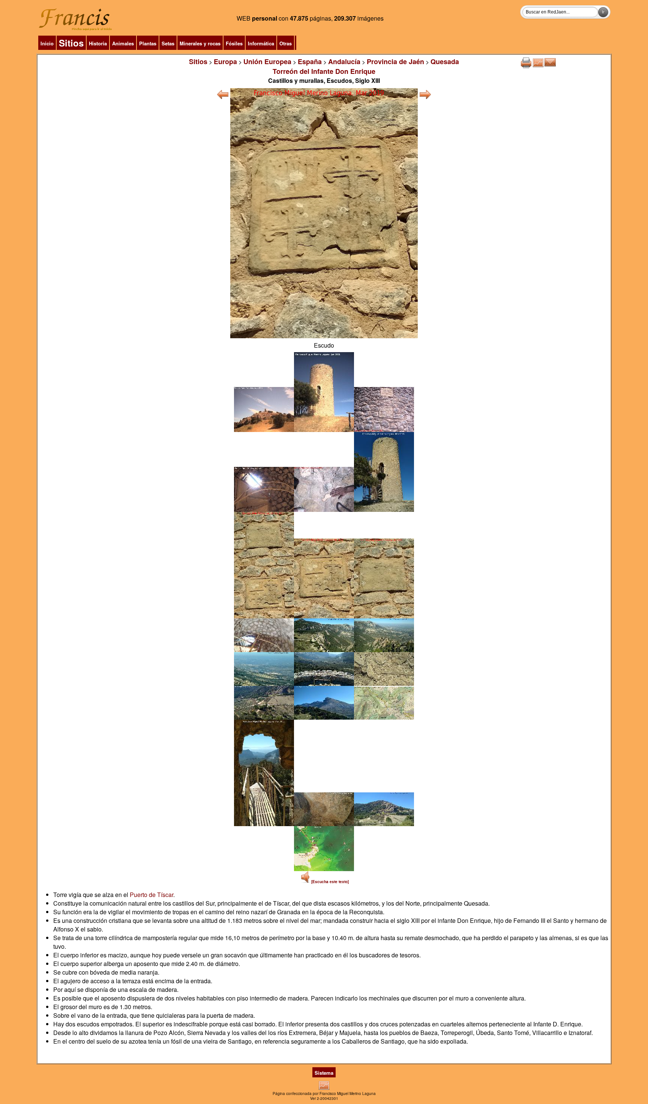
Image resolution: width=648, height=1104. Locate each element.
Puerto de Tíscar (151, 894)
